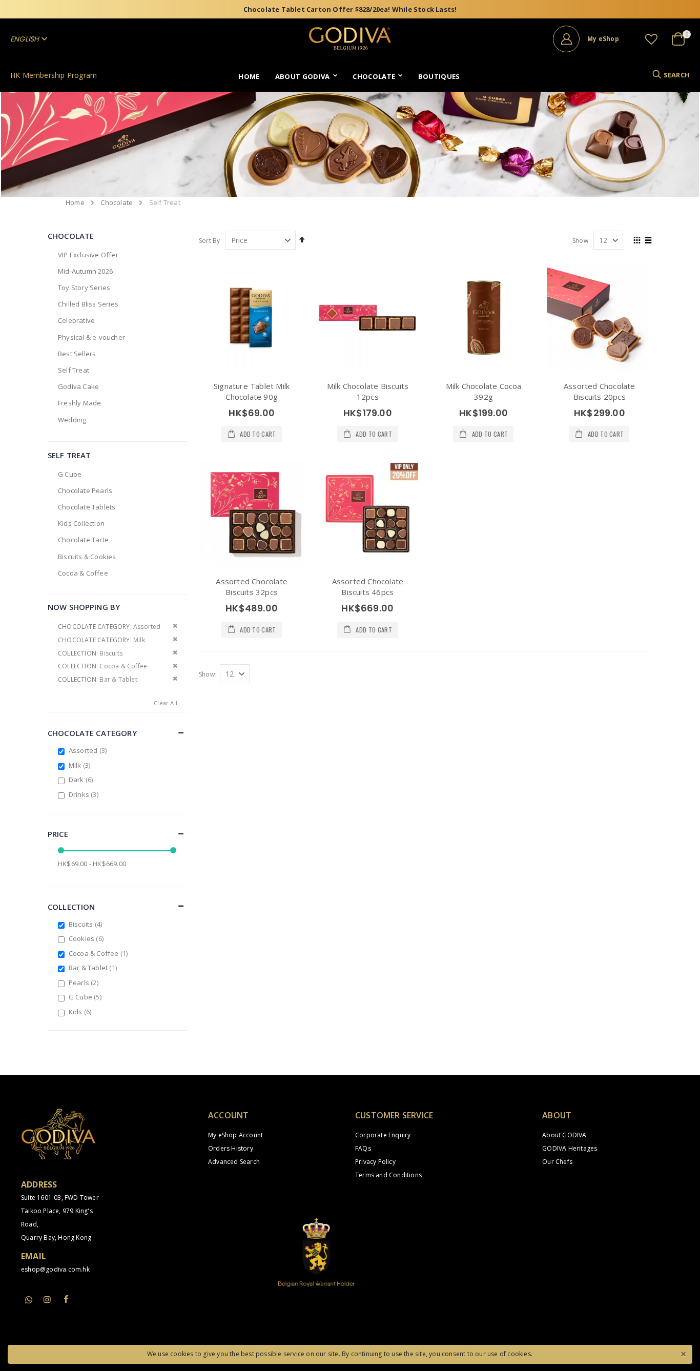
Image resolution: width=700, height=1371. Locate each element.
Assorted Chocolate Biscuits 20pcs (599, 391)
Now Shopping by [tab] (84, 607)
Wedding (72, 419)
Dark (82, 779)
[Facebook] (65, 1299)
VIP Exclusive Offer (88, 254)
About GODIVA (564, 1135)
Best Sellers (77, 353)
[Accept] (683, 1353)
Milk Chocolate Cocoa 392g (484, 391)
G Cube (69, 474)
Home (75, 202)
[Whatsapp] (28, 1300)
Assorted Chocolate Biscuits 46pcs (368, 586)
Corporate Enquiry (382, 1135)
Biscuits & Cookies (87, 556)
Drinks (85, 794)
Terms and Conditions (388, 1175)
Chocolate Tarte (83, 539)
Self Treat (73, 370)
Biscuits (87, 924)
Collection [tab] (71, 907)
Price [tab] (58, 834)
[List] (648, 241)
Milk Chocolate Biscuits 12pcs (368, 391)
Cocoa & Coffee (83, 573)
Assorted (89, 750)
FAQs (363, 1148)
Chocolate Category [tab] (92, 733)
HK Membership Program (53, 75)
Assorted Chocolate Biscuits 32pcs (251, 586)
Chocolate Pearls (85, 490)
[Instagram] (47, 1299)
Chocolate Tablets (86, 506)
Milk (81, 765)
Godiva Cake (78, 386)
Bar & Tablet (94, 967)
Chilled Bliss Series (88, 304)
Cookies (87, 938)
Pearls (85, 982)
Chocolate (116, 202)
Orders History (230, 1148)
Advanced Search (234, 1161)
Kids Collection (81, 523)
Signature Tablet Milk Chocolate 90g (252, 391)
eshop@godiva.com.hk (55, 1269)
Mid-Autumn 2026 (85, 271)
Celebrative (76, 320)
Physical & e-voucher (91, 337)
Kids (81, 1011)
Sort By (209, 240)
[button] (651, 39)
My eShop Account (235, 1135)
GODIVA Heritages (569, 1148)
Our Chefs (557, 1161)
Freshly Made (79, 402)
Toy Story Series (84, 287)
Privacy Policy (375, 1161)
